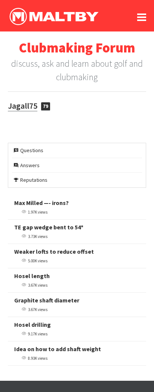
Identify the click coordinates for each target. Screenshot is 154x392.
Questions (31, 150)
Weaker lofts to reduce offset (54, 251)
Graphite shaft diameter (46, 300)
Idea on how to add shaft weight (57, 349)
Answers (30, 165)
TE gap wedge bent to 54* (48, 227)
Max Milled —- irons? (41, 202)
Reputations (33, 180)
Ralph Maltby (54, 16)
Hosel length (32, 276)
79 (45, 106)
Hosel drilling (32, 324)
